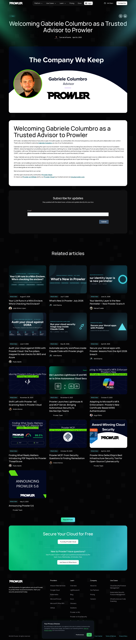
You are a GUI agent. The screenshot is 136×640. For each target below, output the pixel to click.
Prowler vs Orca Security (78, 617)
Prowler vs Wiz (75, 612)
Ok (89, 635)
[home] (16, 3)
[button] (38, 3)
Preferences (80, 635)
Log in (90, 3)
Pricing (72, 3)
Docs (80, 3)
